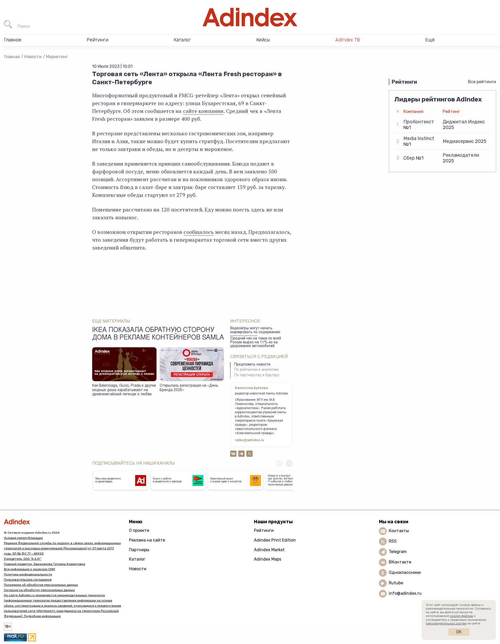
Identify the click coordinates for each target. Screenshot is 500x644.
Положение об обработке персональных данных (41, 585)
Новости (33, 56)
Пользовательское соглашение (28, 579)
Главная (12, 56)
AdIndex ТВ (347, 40)
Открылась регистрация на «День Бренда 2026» (189, 388)
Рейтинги (264, 530)
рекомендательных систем (446, 623)
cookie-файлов (461, 616)
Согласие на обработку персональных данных (39, 590)
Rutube (396, 583)
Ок (458, 631)
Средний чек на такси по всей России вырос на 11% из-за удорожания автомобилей (255, 342)
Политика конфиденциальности (28, 574)
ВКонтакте (400, 562)
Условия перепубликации (23, 538)
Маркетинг (57, 56)
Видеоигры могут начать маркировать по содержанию (255, 330)
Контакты (399, 530)
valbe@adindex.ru (249, 440)
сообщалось (199, 231)
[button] (289, 463)
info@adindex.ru (405, 593)
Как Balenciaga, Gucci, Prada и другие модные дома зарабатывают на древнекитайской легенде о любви (124, 390)
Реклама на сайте (147, 540)
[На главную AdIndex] (250, 17)
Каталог (137, 559)
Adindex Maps (267, 559)
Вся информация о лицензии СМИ (29, 569)
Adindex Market (269, 549)
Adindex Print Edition (275, 540)
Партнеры (139, 549)
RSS (393, 541)
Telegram (398, 551)
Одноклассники (405, 572)
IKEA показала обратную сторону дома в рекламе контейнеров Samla (158, 334)
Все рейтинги (482, 81)
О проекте (139, 530)
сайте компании (203, 110)
